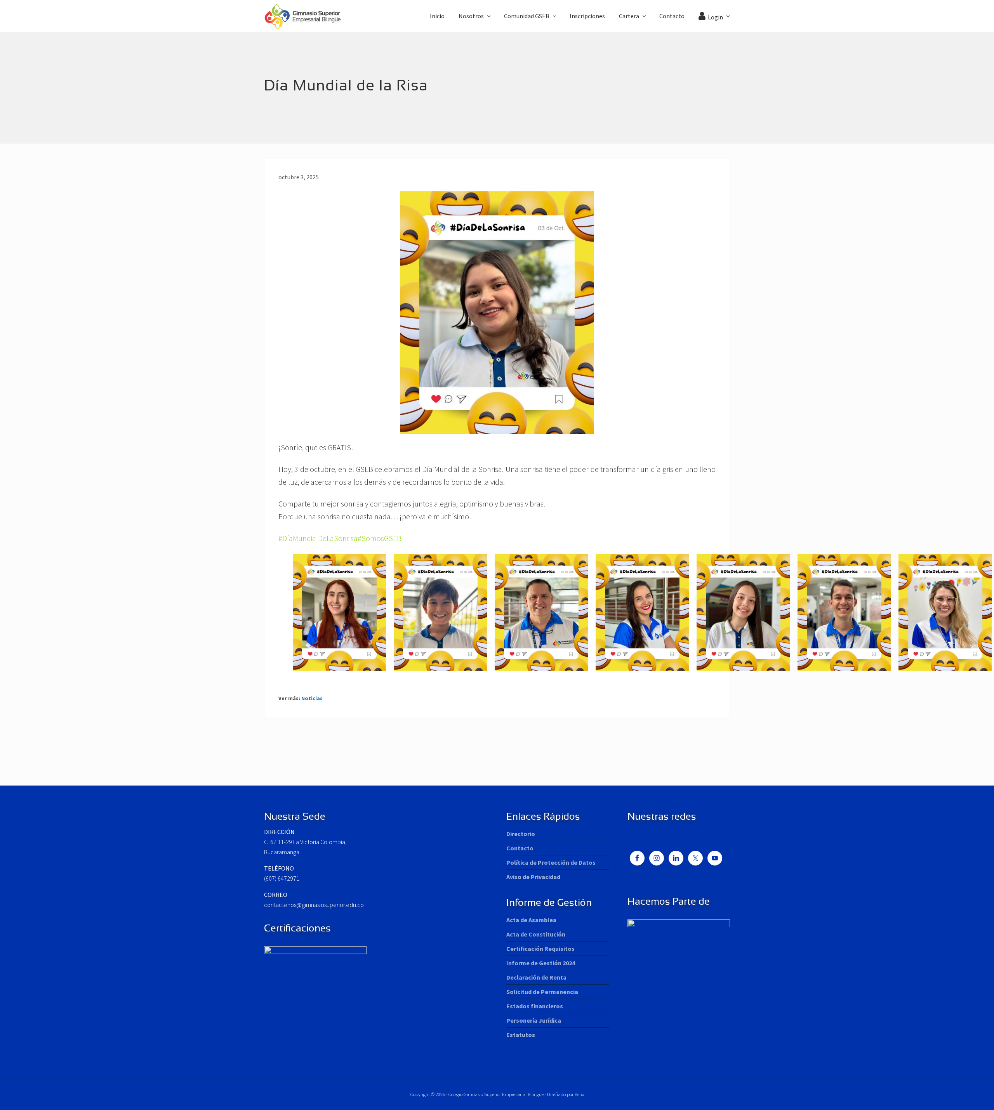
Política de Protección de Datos (551, 862)
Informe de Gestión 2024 (540, 963)
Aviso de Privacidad (533, 877)
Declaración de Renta (536, 977)
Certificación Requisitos (540, 948)
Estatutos (520, 1035)
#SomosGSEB (379, 538)
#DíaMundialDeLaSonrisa (318, 538)
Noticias (312, 698)
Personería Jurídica (533, 1020)
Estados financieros (534, 1006)
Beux (579, 1094)
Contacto (519, 848)
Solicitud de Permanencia (542, 992)
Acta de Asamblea (531, 920)
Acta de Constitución (535, 934)
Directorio (520, 834)
